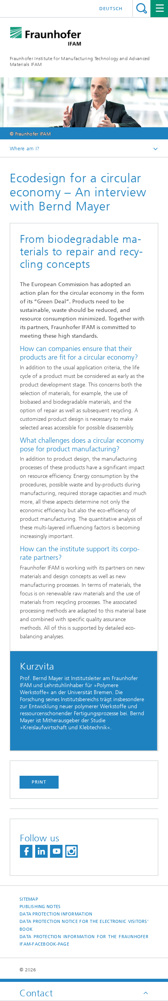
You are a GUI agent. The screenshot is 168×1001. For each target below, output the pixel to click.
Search (141, 8)
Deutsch (111, 8)
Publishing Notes (40, 906)
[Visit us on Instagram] (71, 851)
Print (39, 782)
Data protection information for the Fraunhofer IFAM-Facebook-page (84, 940)
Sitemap (29, 899)
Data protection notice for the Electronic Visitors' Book (84, 925)
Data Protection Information (56, 914)
